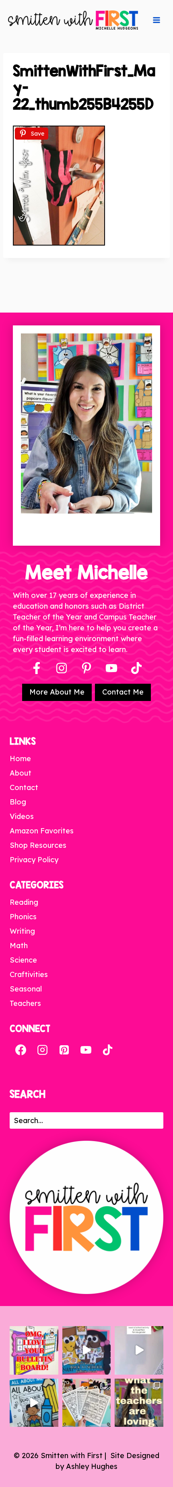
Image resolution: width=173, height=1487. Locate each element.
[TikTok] (107, 1049)
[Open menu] (156, 20)
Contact (24, 787)
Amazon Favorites (42, 830)
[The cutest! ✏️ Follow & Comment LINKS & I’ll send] (34, 1350)
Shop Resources (38, 845)
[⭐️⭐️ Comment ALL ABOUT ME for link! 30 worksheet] (34, 1403)
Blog (18, 801)
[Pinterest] (86, 668)
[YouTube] (111, 668)
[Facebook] (37, 668)
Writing (22, 931)
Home (20, 758)
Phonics (23, 916)
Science (23, 960)
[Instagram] (62, 668)
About (20, 773)
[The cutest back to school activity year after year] (86, 1350)
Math (19, 945)
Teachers (25, 1003)
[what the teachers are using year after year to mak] (139, 1403)
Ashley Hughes (91, 1466)
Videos (22, 816)
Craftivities (29, 974)
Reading (24, 902)
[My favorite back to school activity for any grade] (139, 1350)
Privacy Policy (34, 859)
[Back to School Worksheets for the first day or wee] (86, 1403)
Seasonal (26, 988)
